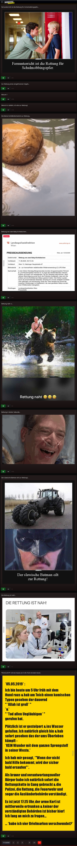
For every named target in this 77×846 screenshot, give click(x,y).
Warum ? (4, 95)
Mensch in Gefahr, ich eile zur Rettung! (14, 105)
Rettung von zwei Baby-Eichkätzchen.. (14, 232)
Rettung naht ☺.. (7, 304)
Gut (3, 78)
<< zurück (6, 842)
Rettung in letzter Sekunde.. (10, 412)
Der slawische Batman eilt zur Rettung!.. (14, 478)
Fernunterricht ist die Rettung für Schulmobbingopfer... (20, 7)
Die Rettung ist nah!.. (8, 595)
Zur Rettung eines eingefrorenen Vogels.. (15, 84)
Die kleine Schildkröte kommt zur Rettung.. (15, 116)
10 (34, 842)
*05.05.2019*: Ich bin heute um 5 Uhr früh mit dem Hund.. (21, 673)
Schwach (8, 78)
